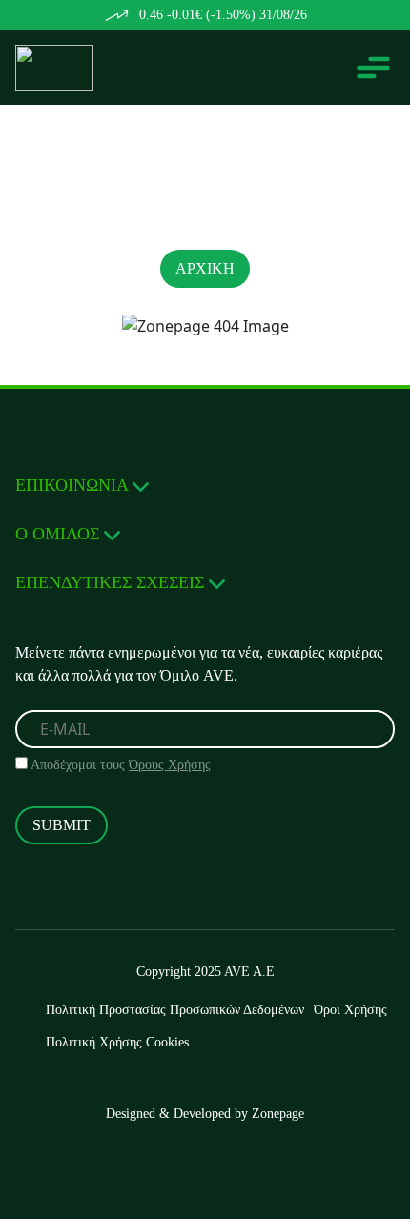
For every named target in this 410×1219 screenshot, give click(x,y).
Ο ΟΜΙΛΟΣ (59, 533)
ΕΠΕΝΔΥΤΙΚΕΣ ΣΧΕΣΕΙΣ (112, 582)
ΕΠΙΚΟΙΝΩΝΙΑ (74, 485)
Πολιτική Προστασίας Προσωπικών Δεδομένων (175, 1010)
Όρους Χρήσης (170, 765)
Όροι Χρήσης (350, 1010)
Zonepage (278, 1114)
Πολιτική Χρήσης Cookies (117, 1042)
